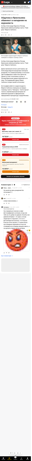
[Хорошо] (16, 101)
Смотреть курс (15, 139)
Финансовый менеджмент (9, 162)
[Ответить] (9, 194)
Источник (4, 107)
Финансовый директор (9, 208)
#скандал (4, 104)
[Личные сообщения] (25, 2)
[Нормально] (20, 101)
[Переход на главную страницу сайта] (5, 2)
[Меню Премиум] (12, 2)
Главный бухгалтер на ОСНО (10, 147)
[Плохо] (25, 101)
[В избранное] (9, 35)
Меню (21, 459)
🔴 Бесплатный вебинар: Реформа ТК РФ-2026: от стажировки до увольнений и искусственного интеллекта (15, 7)
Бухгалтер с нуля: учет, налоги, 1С (11, 131)
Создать (15, 459)
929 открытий (4, 109)
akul (5, 198)
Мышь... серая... (8, 187)
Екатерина (6, 207)
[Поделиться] (11, 35)
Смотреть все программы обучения (15, 176)
